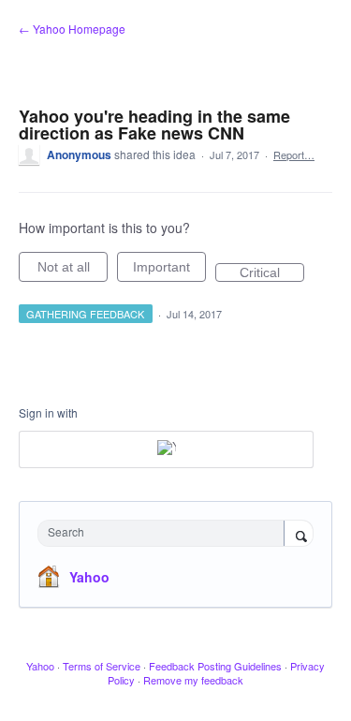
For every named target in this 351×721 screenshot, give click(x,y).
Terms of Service (101, 665)
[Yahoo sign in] (166, 449)
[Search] (299, 535)
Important (169, 270)
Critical (272, 273)
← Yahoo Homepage (72, 29)
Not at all (72, 270)
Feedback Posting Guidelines (215, 665)
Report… (293, 154)
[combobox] (165, 533)
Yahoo (89, 576)
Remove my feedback (193, 679)
